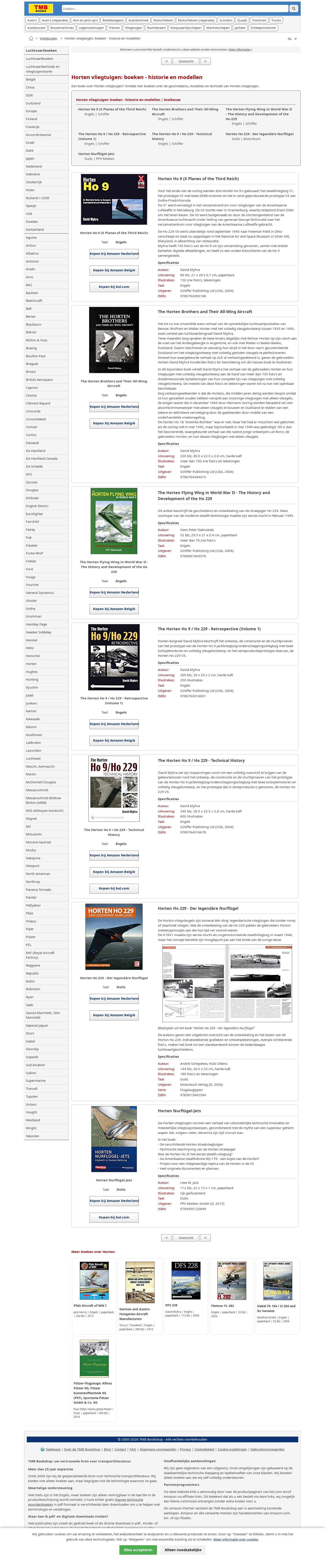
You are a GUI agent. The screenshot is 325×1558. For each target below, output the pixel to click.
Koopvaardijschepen (185, 27)
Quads (242, 20)
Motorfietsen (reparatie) (196, 20)
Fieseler (32, 545)
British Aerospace (39, 379)
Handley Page (36, 624)
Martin (31, 774)
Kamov (31, 711)
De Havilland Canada (41, 458)
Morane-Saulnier (38, 842)
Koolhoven (34, 735)
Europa (31, 111)
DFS (29, 474)
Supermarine (36, 1080)
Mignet (31, 818)
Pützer (31, 937)
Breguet (32, 363)
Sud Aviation (35, 1065)
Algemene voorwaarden (158, 1449)
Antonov (32, 261)
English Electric (37, 506)
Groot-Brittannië (38, 134)
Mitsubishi (34, 834)
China (30, 87)
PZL (29, 944)
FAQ (133, 1449)
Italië (29, 150)
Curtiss (31, 434)
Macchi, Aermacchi (40, 766)
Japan (30, 158)
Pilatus (31, 921)
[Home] (31, 38)
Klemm (31, 727)
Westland (33, 1120)
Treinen (114, 27)
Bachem (32, 293)
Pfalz (29, 913)
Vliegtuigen (133, 27)
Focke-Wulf (34, 553)
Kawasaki (33, 719)
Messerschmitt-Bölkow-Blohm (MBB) (44, 800)
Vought (31, 1112)
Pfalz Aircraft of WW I (90, 1305)
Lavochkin (33, 750)
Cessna (31, 395)
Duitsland (33, 103)
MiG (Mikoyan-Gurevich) (44, 810)
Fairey (30, 529)
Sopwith (32, 1057)
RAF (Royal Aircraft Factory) (40, 955)
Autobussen (36, 27)
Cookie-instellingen (232, 1449)
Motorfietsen (163, 20)
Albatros (32, 253)
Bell (29, 308)
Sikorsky (32, 1049)
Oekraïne (33, 174)
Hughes (32, 671)
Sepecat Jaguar (37, 1025)
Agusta (31, 237)
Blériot (31, 332)
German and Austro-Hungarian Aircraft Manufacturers (135, 1314)
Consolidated (36, 419)
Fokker (31, 561)
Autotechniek (138, 20)
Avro (29, 277)
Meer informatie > (240, 49)
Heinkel (31, 640)
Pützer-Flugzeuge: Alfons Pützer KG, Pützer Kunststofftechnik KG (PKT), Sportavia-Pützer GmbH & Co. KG (93, 1393)
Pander (31, 897)
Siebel (30, 1041)
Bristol (31, 371)
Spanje (31, 205)
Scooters (225, 20)
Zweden (32, 221)
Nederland (34, 166)
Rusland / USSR (37, 198)
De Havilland (35, 450)
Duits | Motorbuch (260, 136)
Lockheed (33, 758)
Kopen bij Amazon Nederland (114, 253)
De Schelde (34, 466)
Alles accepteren (138, 1549)
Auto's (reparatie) (55, 20)
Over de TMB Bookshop (82, 1449)
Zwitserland (35, 229)
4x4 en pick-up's (85, 20)
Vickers (31, 1104)
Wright (31, 1128)
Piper (30, 929)
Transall (32, 1088)
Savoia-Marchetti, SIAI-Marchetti (43, 1015)
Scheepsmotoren (263, 27)
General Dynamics (40, 592)
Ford (29, 569)
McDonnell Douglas (41, 782)
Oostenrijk (34, 182)
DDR (29, 95)
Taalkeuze (53, 1449)
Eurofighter (34, 514)
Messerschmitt (37, 790)
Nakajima (33, 858)
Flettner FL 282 (222, 1306)
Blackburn (33, 324)
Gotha (30, 608)
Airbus (31, 245)
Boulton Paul (36, 356)
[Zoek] (293, 8)
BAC (29, 285)
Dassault (32, 442)
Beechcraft (34, 300)
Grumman (34, 616)
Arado (30, 269)
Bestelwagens (113, 20)
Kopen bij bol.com (114, 286)
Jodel (29, 695)
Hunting (32, 679)
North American (38, 873)
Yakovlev (32, 1136)
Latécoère (33, 742)
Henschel (33, 655)
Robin (30, 981)
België (30, 79)
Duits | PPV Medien (96, 156)
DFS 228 (171, 1305)
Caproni (32, 387)
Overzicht (186, 61)
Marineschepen (218, 27)
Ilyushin (32, 687)
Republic (32, 973)
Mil (28, 826)
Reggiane (33, 965)
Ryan (29, 997)
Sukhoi (31, 1073)
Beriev (31, 316)
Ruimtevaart (156, 27)
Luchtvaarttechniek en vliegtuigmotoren (42, 69)
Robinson (33, 989)
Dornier (32, 482)
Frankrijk (32, 127)
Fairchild (32, 521)
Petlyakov (33, 905)
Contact (120, 1449)
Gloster (31, 600)
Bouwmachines (62, 27)
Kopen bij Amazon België (114, 270)
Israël (30, 142)
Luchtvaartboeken (39, 58)
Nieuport (32, 865)
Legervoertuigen (91, 27)
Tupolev (32, 1096)
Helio (30, 648)
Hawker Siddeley (38, 632)
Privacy (185, 1449)
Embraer (32, 498)
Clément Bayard (38, 403)
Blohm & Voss (36, 340)
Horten (31, 663)
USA (29, 213)
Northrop (33, 881)
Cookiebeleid (204, 1449)
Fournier (32, 584)
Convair (32, 427)
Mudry (31, 850)
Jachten (240, 27)
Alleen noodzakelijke (183, 1549)
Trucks (276, 20)
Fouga (30, 577)
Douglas (32, 490)
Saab (29, 1005)
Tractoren (259, 20)
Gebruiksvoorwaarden (267, 1449)
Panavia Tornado (38, 889)
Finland (31, 119)
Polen (30, 190)
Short (30, 1033)
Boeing (31, 348)
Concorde (33, 411)
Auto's (32, 20)
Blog (107, 1449)
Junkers (31, 703)
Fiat (28, 537)
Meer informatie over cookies (235, 1539)
